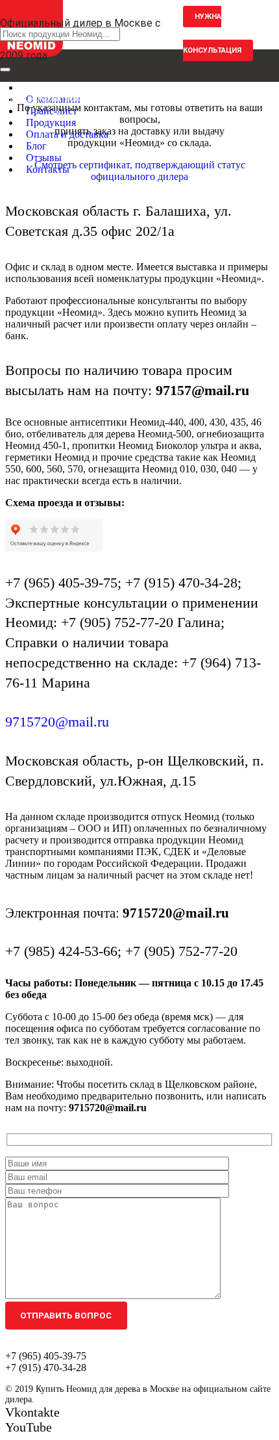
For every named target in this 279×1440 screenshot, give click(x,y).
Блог (36, 145)
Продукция (51, 122)
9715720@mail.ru (57, 722)
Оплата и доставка (67, 134)
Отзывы (44, 157)
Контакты (47, 169)
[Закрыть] (5, 69)
